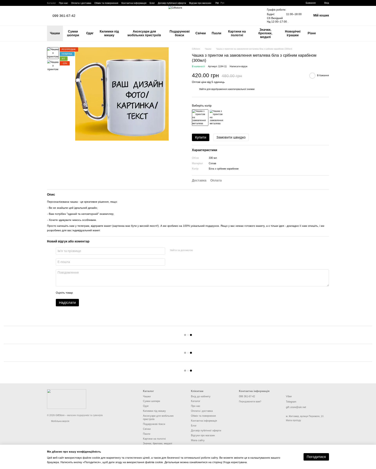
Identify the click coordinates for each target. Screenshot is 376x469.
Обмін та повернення (106, 3)
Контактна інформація (133, 3)
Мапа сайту (198, 440)
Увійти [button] (202, 89)
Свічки (200, 33)
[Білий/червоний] (217, 117)
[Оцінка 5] (104, 292)
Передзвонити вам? (250, 401)
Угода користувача (235, 462)
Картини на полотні (237, 33)
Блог (152, 3)
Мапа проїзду (293, 420)
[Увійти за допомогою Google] (203, 250)
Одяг (90, 33)
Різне (312, 33)
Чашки (55, 33)
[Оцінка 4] (98, 292)
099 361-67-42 (63, 15)
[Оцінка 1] (79, 292)
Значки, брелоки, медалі (265, 33)
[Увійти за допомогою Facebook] (197, 250)
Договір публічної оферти (172, 3)
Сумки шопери (73, 33)
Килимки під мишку (109, 33)
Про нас (63, 3)
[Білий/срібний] (200, 117)
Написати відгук (238, 66)
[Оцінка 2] (85, 292)
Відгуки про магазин (200, 3)
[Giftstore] (66, 398)
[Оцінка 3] (92, 292)
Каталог (51, 3)
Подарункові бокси (180, 33)
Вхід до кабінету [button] (201, 396)
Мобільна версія (60, 421)
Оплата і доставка (81, 3)
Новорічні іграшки (292, 33)
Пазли (216, 33)
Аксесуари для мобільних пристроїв (144, 33)
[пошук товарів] (326, 33)
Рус (222, 3)
